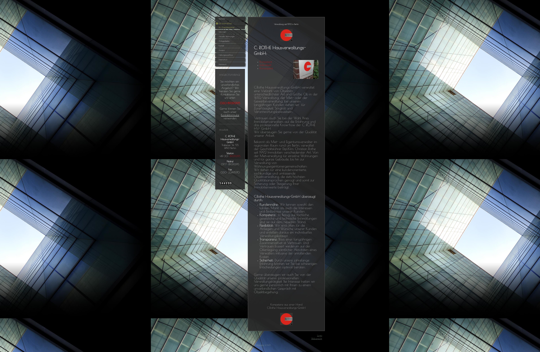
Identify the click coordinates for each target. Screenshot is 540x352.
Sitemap (239, 335)
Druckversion (227, 335)
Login (319, 335)
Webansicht (316, 338)
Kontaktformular (230, 115)
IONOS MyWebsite (254, 345)
